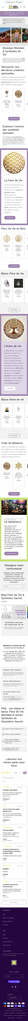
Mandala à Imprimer (7, 921)
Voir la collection (11, 553)
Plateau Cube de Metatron (18, 101)
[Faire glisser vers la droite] (17, 114)
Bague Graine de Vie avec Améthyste (6, 291)
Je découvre (10, 217)
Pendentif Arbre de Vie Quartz (18, 417)
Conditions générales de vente (20, 1015)
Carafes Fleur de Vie (17, 22)
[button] (3, 7)
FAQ (4, 934)
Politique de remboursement (16, 1010)
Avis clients (5, 924)
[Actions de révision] (25, 787)
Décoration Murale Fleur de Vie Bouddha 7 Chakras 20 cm (18, 248)
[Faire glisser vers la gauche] (10, 114)
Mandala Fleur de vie (15, 1008)
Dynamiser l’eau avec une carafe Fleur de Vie (13, 623)
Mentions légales (11, 1017)
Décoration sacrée (10, 22)
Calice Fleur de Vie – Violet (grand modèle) (7, 102)
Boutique (7, 1010)
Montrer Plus (7, 796)
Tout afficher (14, 118)
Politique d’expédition (7, 1015)
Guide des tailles (7, 945)
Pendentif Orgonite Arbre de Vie (7, 417)
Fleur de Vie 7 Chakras (7, 246)
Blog (4, 914)
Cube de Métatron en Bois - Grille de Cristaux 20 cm (18, 475)
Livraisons (5, 938)
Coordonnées (19, 1017)
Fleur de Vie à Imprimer (8, 917)
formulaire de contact (12, 955)
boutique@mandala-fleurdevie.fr (15, 698)
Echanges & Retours (8, 941)
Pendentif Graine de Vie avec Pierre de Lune (18, 292)
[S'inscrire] (23, 586)
